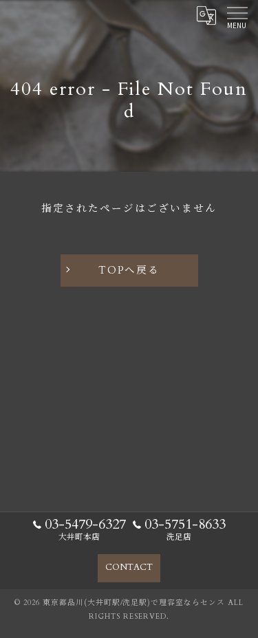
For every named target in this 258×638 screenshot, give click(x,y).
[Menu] (236, 15)
